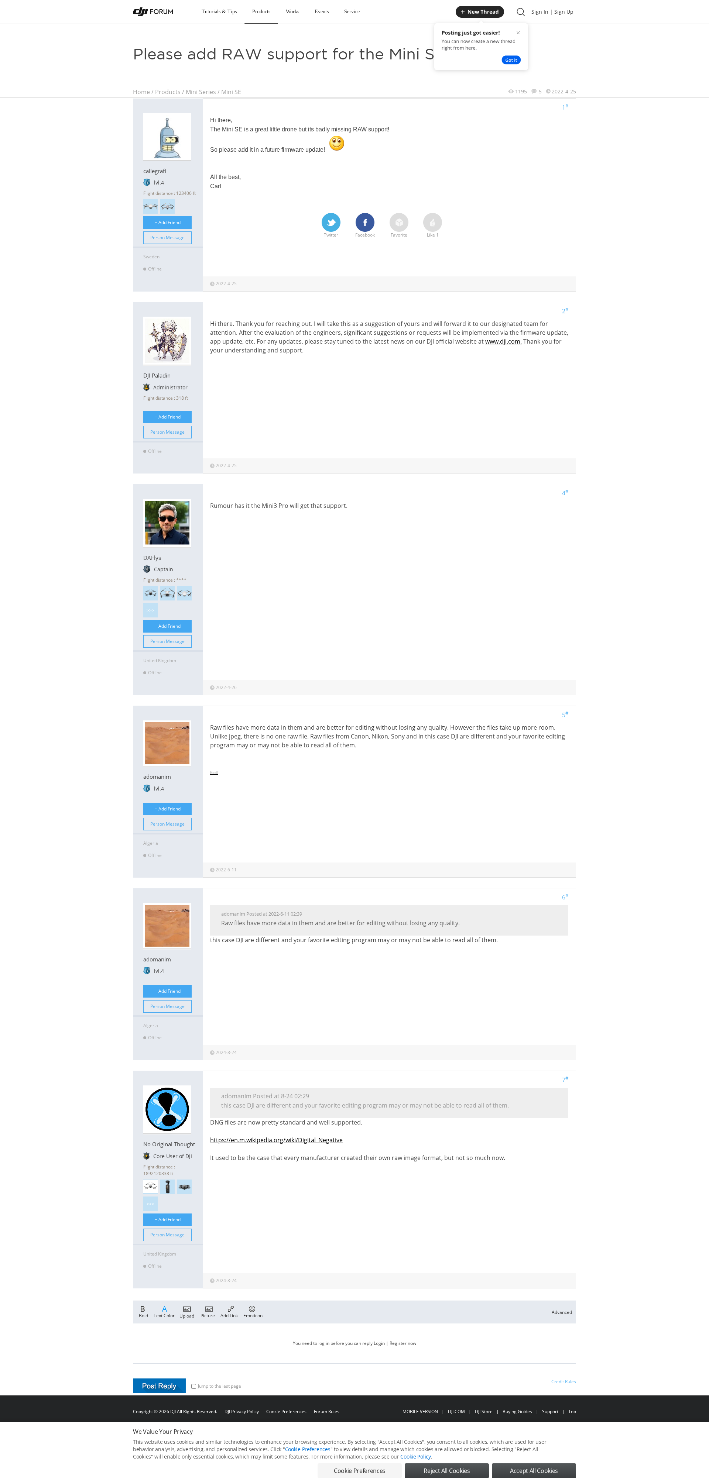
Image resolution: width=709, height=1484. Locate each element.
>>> (150, 610)
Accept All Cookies (534, 1471)
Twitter (331, 235)
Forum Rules (326, 1411)
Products (261, 11)
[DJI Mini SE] (150, 206)
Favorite (399, 235)
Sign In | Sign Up (552, 11)
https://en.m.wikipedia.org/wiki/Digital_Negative (276, 1140)
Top (572, 1411)
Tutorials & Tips (219, 11)
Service (352, 11)
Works (292, 11)
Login (379, 1343)
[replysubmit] (159, 1385)
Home (141, 92)
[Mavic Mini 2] (184, 593)
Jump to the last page (219, 1386)
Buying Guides (517, 1411)
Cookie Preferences (286, 1411)
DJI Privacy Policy (242, 1411)
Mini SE (231, 92)
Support (550, 1411)
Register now (403, 1343)
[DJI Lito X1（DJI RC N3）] (150, 1187)
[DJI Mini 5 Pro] (150, 593)
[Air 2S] (167, 206)
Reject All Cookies (447, 1471)
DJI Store (484, 1411)
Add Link (229, 1315)
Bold (143, 1315)
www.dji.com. (503, 341)
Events (322, 11)
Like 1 (433, 235)
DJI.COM (456, 1411)
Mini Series (201, 92)
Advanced (562, 1312)
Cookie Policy (415, 1456)
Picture (208, 1315)
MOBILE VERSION (420, 1411)
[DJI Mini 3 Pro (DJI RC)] (167, 593)
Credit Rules (563, 1381)
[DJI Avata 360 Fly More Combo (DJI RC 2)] (184, 1187)
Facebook (365, 235)
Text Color (164, 1315)
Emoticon (253, 1315)
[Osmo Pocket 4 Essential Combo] (167, 1187)
